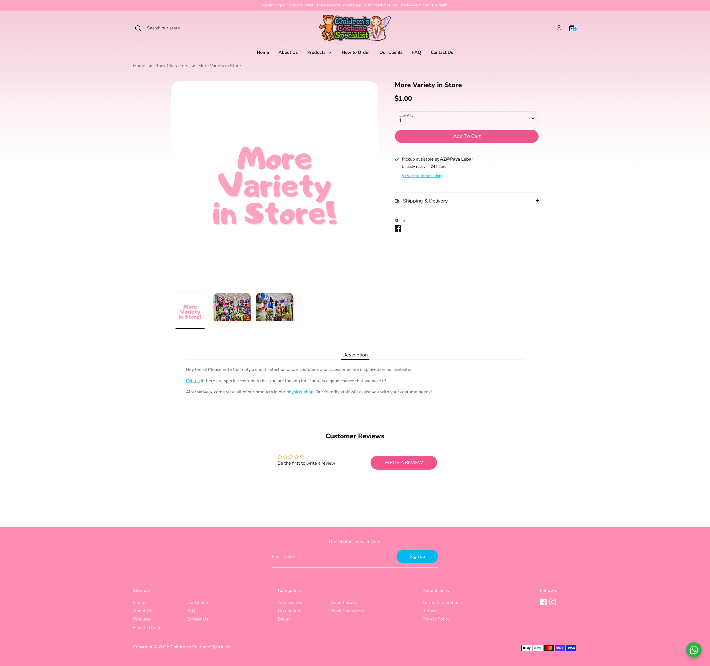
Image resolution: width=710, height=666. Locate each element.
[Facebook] (543, 602)
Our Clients (391, 52)
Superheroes (344, 602)
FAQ (416, 52)
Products (317, 52)
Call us (193, 381)
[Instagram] (552, 602)
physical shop (299, 392)
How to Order (356, 52)
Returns (430, 611)
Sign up (417, 556)
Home (263, 52)
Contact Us (442, 52)
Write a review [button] (403, 462)
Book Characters (171, 66)
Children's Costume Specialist (201, 647)
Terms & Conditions (442, 602)
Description (355, 354)
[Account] (559, 28)
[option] (274, 186)
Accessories (290, 602)
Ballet (284, 619)
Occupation (289, 611)
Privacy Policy (436, 619)
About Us (288, 52)
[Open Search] (138, 28)
